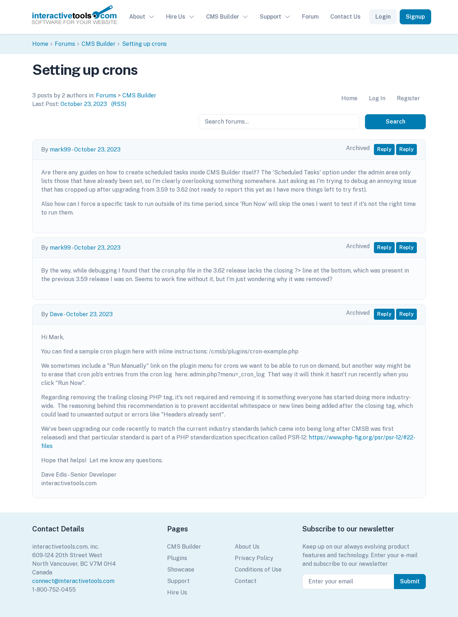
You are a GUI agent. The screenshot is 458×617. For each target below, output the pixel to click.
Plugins (177, 558)
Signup (415, 16)
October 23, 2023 (83, 104)
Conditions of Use (258, 569)
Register (408, 98)
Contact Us (345, 16)
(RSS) (118, 104)
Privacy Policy (254, 558)
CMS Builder (222, 16)
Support (270, 16)
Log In (377, 98)
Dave (56, 314)
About (137, 16)
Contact (246, 581)
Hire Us (175, 16)
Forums (65, 43)
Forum (310, 16)
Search (395, 121)
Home (40, 43)
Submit (410, 581)
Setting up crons (144, 43)
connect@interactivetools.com (73, 581)
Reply (384, 149)
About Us (247, 546)
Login (383, 16)
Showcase (180, 569)
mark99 (60, 149)
